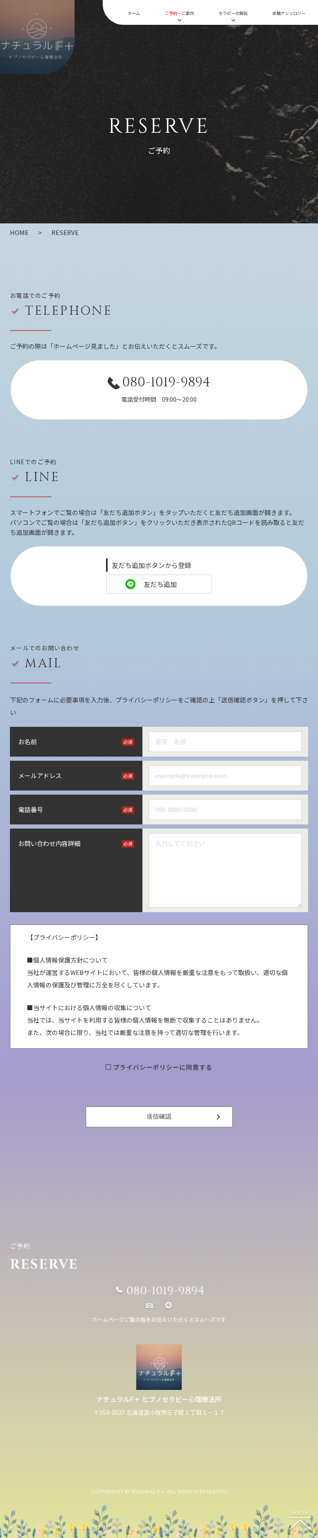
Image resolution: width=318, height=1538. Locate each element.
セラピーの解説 (233, 13)
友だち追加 (160, 584)
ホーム (134, 13)
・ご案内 (179, 13)
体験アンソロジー (289, 13)
